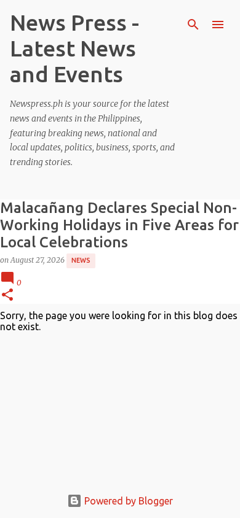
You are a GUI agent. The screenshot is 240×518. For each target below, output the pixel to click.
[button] (7, 295)
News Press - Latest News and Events (74, 48)
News (80, 260)
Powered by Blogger (127, 500)
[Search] (193, 24)
